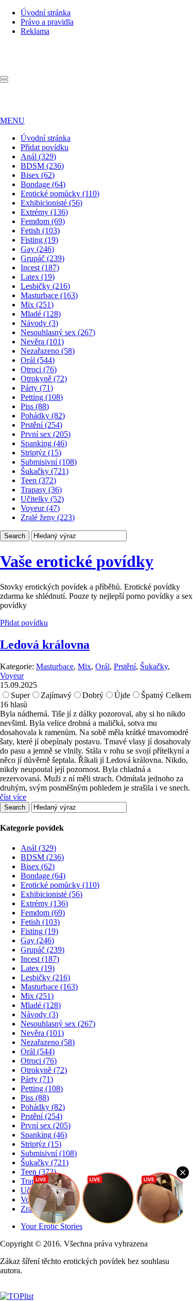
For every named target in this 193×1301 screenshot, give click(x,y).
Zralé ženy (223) (48, 517)
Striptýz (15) (41, 452)
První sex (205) (46, 434)
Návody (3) (39, 323)
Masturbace (55, 666)
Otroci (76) (39, 369)
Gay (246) (37, 249)
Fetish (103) (40, 230)
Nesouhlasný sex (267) (58, 332)
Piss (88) (35, 406)
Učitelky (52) (42, 498)
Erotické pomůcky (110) (60, 193)
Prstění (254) (41, 424)
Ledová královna (45, 644)
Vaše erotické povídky (76, 561)
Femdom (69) (43, 221)
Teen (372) (38, 480)
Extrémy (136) (44, 212)
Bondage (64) (43, 184)
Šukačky (154, 666)
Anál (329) (38, 156)
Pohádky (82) (43, 415)
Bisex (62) (38, 175)
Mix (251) (37, 304)
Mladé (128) (41, 313)
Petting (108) (42, 397)
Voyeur (12, 675)
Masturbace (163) (49, 295)
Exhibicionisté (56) (51, 202)
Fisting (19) (39, 239)
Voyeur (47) (40, 508)
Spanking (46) (44, 443)
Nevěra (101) (42, 341)
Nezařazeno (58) (48, 350)
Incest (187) (40, 267)
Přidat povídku (44, 147)
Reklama (35, 31)
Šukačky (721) (44, 471)
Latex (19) (38, 276)
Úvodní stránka (46, 12)
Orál (102, 666)
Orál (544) (38, 360)
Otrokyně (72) (44, 378)
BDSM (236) (42, 165)
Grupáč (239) (42, 258)
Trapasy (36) (41, 489)
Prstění (125, 666)
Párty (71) (37, 387)
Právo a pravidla (47, 21)
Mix (84, 666)
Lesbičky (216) (45, 286)
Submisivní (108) (49, 461)
